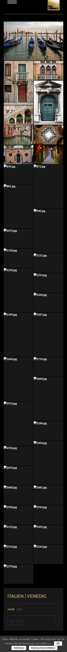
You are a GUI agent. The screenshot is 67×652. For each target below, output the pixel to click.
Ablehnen (19, 648)
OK (58, 643)
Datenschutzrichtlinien (43, 648)
